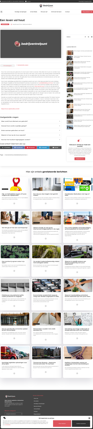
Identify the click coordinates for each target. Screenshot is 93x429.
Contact (67, 11)
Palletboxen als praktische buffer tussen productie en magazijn (13, 295)
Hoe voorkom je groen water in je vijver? (13, 262)
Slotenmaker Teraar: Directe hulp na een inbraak (82, 57)
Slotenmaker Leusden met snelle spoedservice (44, 329)
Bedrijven (5, 24)
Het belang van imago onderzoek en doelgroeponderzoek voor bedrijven (77, 329)
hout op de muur (9, 154)
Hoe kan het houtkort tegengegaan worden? (30, 139)
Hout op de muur (39, 86)
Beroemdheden (37, 406)
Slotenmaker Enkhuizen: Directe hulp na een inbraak (83, 99)
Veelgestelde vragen (23, 65)
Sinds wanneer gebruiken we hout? (30, 130)
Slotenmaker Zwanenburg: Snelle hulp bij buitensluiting (83, 83)
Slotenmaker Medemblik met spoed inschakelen (82, 67)
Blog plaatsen (37, 414)
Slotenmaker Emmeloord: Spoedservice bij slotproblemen (83, 115)
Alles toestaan (62, 423)
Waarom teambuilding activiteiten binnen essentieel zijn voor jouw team (77, 295)
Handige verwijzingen (21, 11)
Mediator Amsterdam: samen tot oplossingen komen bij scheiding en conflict (77, 364)
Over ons (36, 398)
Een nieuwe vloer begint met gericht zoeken (45, 194)
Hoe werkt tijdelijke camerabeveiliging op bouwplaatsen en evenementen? (78, 228)
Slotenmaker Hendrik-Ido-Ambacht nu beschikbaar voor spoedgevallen (83, 73)
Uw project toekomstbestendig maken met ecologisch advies (46, 262)
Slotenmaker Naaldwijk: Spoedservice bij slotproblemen (83, 94)
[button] (89, 418)
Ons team (36, 401)
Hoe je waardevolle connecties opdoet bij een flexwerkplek (15, 329)
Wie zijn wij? (44, 11)
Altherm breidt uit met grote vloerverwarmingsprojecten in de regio (46, 228)
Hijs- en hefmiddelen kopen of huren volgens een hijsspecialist (14, 194)
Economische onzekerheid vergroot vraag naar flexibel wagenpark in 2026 (46, 295)
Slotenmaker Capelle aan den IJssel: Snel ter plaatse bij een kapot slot (82, 126)
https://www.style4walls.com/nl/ (10, 108)
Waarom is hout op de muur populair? (30, 135)
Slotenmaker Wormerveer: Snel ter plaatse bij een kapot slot (82, 62)
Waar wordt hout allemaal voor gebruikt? (30, 121)
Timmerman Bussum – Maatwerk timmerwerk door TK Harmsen (44, 363)
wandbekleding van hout (46, 83)
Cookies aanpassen (81, 423)
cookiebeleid (7, 424)
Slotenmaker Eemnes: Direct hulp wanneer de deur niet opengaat (82, 110)
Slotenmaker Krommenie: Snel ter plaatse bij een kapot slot (82, 78)
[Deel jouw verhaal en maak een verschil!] (80, 140)
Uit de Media (33, 11)
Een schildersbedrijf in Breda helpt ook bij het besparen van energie (83, 89)
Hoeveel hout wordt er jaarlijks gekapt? (30, 126)
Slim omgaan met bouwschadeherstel (83, 50)
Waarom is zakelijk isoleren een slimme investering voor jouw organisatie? (75, 263)
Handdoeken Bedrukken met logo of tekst (77, 194)
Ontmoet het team (56, 11)
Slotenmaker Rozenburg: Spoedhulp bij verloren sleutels (83, 120)
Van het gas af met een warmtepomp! (14, 228)
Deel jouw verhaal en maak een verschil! (79, 145)
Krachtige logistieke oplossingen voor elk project (14, 363)
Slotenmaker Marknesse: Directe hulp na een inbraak (83, 105)
